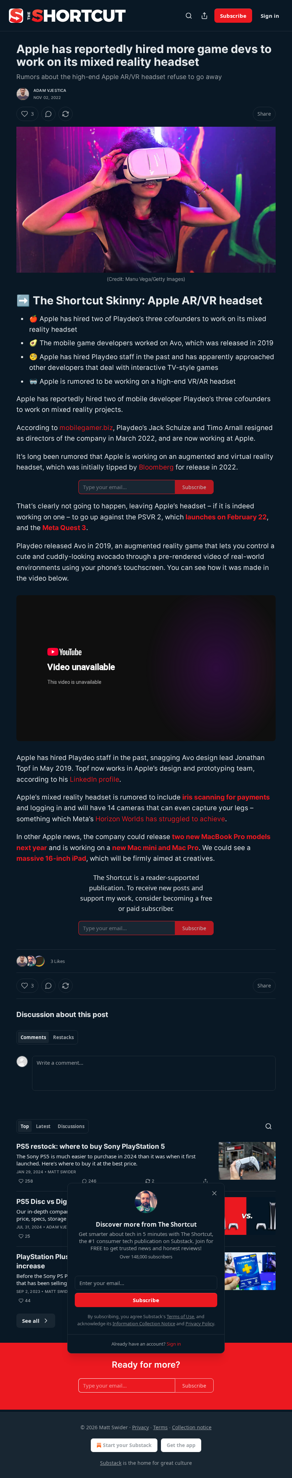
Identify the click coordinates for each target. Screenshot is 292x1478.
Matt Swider (62, 1171)
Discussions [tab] (71, 1126)
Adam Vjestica (50, 90)
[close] (214, 1193)
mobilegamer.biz (86, 428)
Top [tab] (25, 1126)
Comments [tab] (33, 1037)
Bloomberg (156, 467)
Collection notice (192, 1427)
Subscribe (233, 15)
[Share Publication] (204, 16)
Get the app (181, 1445)
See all (31, 1320)
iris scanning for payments (226, 797)
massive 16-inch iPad (51, 858)
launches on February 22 (226, 517)
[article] (146, 1163)
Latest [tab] (43, 1126)
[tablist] (47, 1037)
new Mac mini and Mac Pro (155, 848)
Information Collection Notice (144, 1323)
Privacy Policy (200, 1323)
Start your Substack (127, 1445)
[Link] (6, 300)
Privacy (140, 1427)
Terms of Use (180, 1316)
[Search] (189, 16)
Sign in (270, 15)
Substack (110, 1462)
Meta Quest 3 (64, 528)
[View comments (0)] (48, 114)
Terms (160, 1427)
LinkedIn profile (94, 779)
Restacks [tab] (63, 1037)
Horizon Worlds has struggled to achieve (160, 819)
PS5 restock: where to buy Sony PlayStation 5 (90, 1146)
